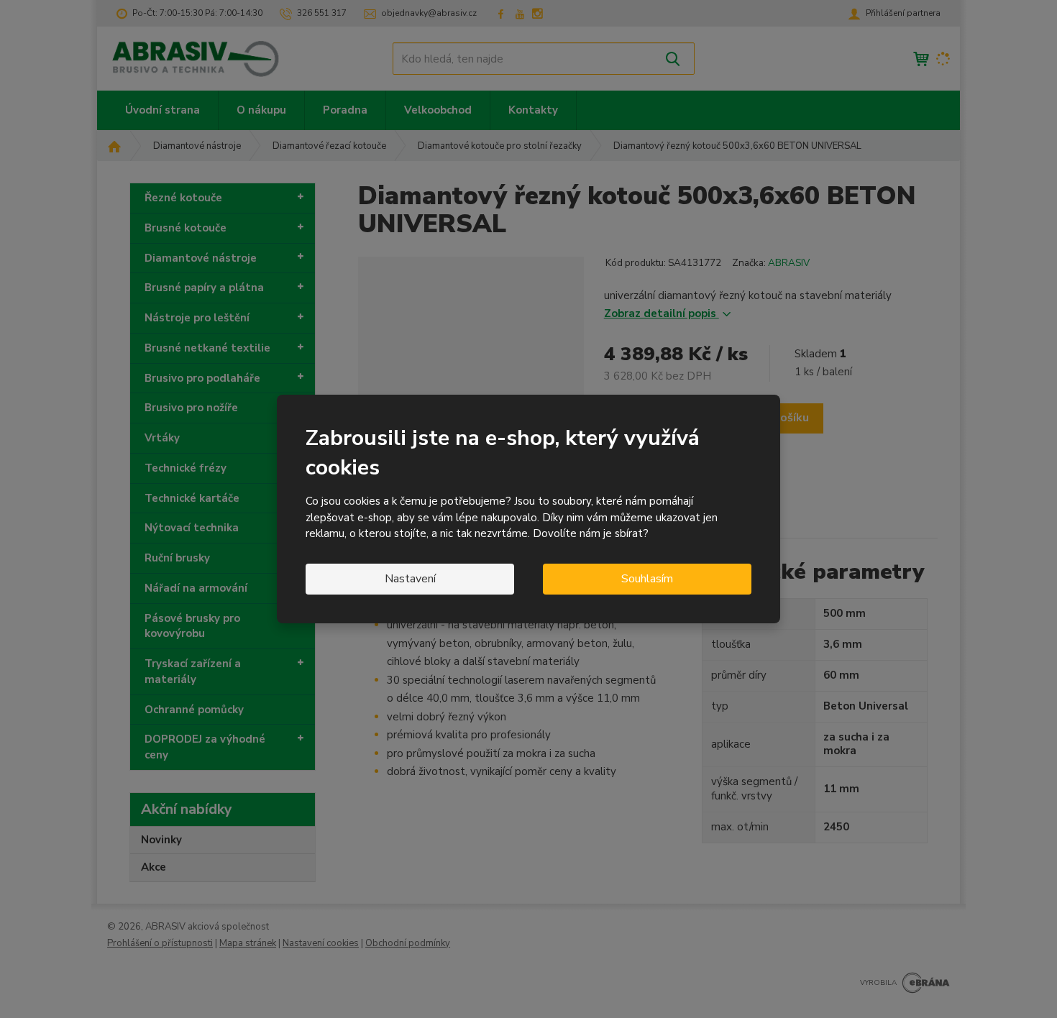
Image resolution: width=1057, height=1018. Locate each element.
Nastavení (410, 579)
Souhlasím (647, 579)
